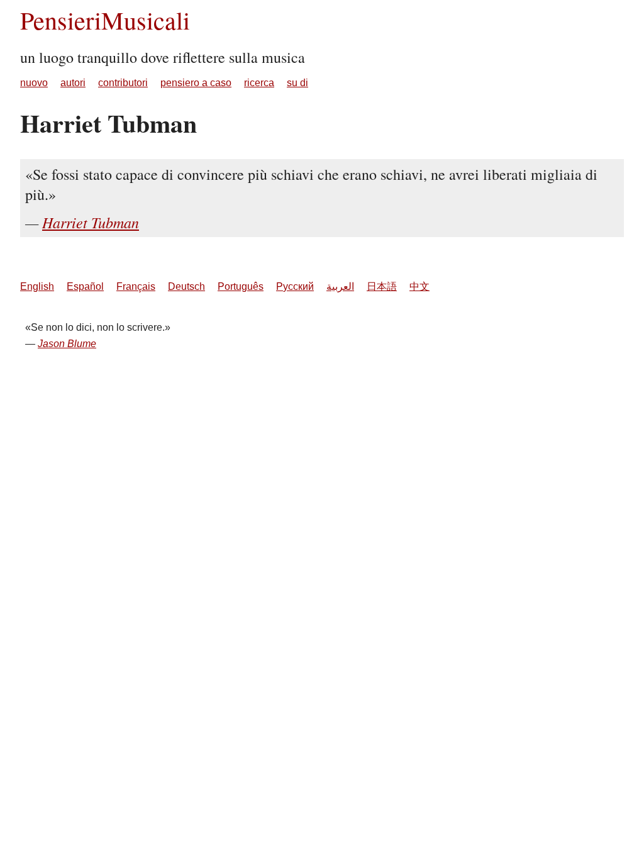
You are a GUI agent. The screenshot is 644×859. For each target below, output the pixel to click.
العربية (340, 286)
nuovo (34, 82)
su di (297, 82)
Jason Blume (67, 343)
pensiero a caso (195, 82)
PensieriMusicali (105, 19)
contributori (123, 82)
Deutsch (186, 286)
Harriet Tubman (90, 222)
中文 (419, 286)
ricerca (259, 82)
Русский (295, 286)
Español (85, 286)
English (37, 286)
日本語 (382, 286)
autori (73, 82)
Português (241, 286)
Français (135, 286)
